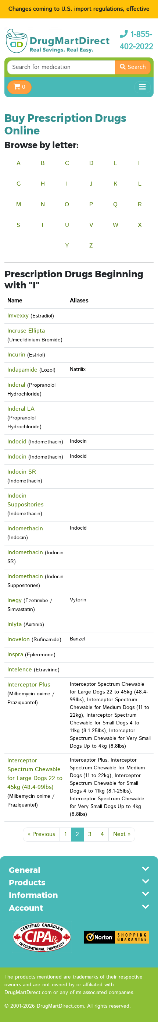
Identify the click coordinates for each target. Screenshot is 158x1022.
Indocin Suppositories (25, 500)
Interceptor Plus (28, 685)
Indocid (16, 442)
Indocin (16, 457)
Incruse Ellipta (26, 331)
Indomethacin (25, 528)
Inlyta (14, 624)
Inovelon (18, 639)
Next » (121, 834)
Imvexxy (18, 316)
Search (136, 67)
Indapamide (22, 370)
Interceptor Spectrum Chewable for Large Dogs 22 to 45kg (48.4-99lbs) (34, 773)
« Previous (41, 834)
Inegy (14, 600)
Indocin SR (21, 472)
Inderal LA (21, 409)
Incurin (16, 355)
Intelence (19, 669)
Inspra (15, 654)
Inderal (16, 385)
